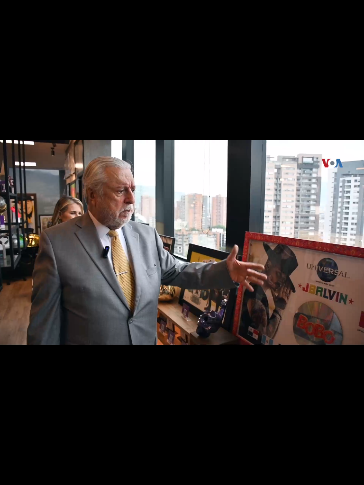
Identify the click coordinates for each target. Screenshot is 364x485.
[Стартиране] (16, 472)
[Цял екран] (327, 472)
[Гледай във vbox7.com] (346, 472)
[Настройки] (346, 16)
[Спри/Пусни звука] (36, 472)
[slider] (25, 460)
